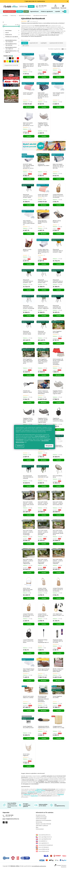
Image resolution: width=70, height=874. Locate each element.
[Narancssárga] (4, 61)
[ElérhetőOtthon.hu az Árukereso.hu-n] (6, 858)
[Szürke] (7, 58)
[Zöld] (10, 61)
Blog (37, 827)
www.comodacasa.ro (44, 847)
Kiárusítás (12, 34)
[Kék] (12, 61)
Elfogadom (49, 445)
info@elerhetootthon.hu (12, 819)
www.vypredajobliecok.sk (45, 839)
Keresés (31, 6)
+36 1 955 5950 (9, 815)
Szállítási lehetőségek (41, 817)
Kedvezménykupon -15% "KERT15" (12, 51)
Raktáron (12, 30)
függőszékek (34, 795)
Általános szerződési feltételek (43, 823)
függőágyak (60, 794)
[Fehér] (4, 58)
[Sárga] (7, 61)
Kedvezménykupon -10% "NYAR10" (12, 41)
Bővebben (29, 107)
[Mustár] (15, 61)
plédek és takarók (40, 790)
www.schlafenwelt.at (44, 851)
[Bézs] (15, 58)
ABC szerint (26, 45)
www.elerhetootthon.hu (45, 834)
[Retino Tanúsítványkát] (25, 858)
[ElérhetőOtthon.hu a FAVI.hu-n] (13, 858)
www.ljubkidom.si (43, 841)
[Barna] (12, 58)
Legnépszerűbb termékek (56, 43)
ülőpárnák (39, 789)
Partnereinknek (40, 829)
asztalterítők (31, 791)
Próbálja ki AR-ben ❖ (12, 37)
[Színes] (18, 61)
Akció (12, 32)
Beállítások (20, 445)
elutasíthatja (47, 439)
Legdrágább (44, 43)
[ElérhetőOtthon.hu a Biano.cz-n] (18, 858)
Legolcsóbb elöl (34, 43)
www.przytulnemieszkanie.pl (46, 845)
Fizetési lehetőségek (41, 818)
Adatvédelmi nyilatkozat (42, 825)
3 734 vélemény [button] (33, 21)
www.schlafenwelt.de (44, 849)
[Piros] (18, 58)
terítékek (39, 791)
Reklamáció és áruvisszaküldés (43, 820)
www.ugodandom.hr (44, 843)
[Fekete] (10, 58)
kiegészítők (27, 794)
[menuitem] (9, 11)
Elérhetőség (39, 822)
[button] (37, 21)
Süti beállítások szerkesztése (39, 866)
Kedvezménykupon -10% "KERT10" (12, 48)
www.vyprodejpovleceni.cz (45, 837)
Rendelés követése (41, 815)
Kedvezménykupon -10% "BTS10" (12, 44)
